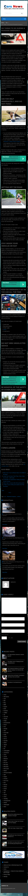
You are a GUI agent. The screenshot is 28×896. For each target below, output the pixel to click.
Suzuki (5, 788)
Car (6, 22)
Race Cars (6, 780)
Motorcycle (6, 768)
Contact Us (6, 867)
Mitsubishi (6, 766)
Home (2, 22)
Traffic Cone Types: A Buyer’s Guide (14, 828)
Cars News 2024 (10, 894)
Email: (3, 622)
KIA (4, 748)
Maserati (6, 758)
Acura (5, 694)
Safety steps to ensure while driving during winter (13, 483)
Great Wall (6, 732)
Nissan (5, 770)
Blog (5, 702)
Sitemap (5, 876)
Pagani (5, 776)
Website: (3, 628)
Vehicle (5, 802)
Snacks (4, 329)
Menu (4, 18)
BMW (5, 704)
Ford (5, 726)
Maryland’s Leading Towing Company (12, 141)
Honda (5, 736)
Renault (5, 784)
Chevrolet (6, 716)
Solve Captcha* (5, 634)
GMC (5, 730)
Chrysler (5, 718)
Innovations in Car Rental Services (14, 682)
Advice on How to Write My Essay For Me (13, 865)
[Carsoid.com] (13, 858)
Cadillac (5, 712)
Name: (3, 616)
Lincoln (5, 756)
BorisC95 (13, 582)
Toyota (5, 794)
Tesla (5, 790)
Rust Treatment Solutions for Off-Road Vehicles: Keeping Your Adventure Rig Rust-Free (15, 670)
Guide (5, 734)
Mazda (5, 760)
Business (6, 710)
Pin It (10, 492)
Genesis (5, 728)
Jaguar (5, 744)
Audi (5, 698)
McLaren (6, 762)
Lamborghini (6, 750)
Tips (4, 792)
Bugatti (5, 706)
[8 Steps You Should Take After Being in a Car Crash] (8, 532)
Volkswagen (6, 804)
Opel (5, 774)
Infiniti (5, 742)
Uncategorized (7, 800)
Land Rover (6, 752)
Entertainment (7, 722)
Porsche (5, 778)
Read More (4, 524)
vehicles (19, 496)
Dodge (5, 720)
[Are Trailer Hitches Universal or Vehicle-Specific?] (8, 508)
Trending (6, 798)
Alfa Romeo (6, 696)
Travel (5, 796)
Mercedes (6, 764)
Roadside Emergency (11, 496)
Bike (4, 700)
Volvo (5, 806)
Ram (5, 782)
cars (5, 496)
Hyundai (5, 740)
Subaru (5, 786)
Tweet (2, 490)
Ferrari (5, 724)
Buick (5, 708)
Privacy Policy (7, 874)
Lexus (5, 754)
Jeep (5, 746)
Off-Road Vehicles (8, 772)
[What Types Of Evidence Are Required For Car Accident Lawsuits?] (8, 555)
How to (5, 738)
